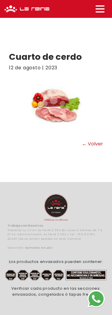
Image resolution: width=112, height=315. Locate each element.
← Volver (92, 143)
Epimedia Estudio (39, 248)
